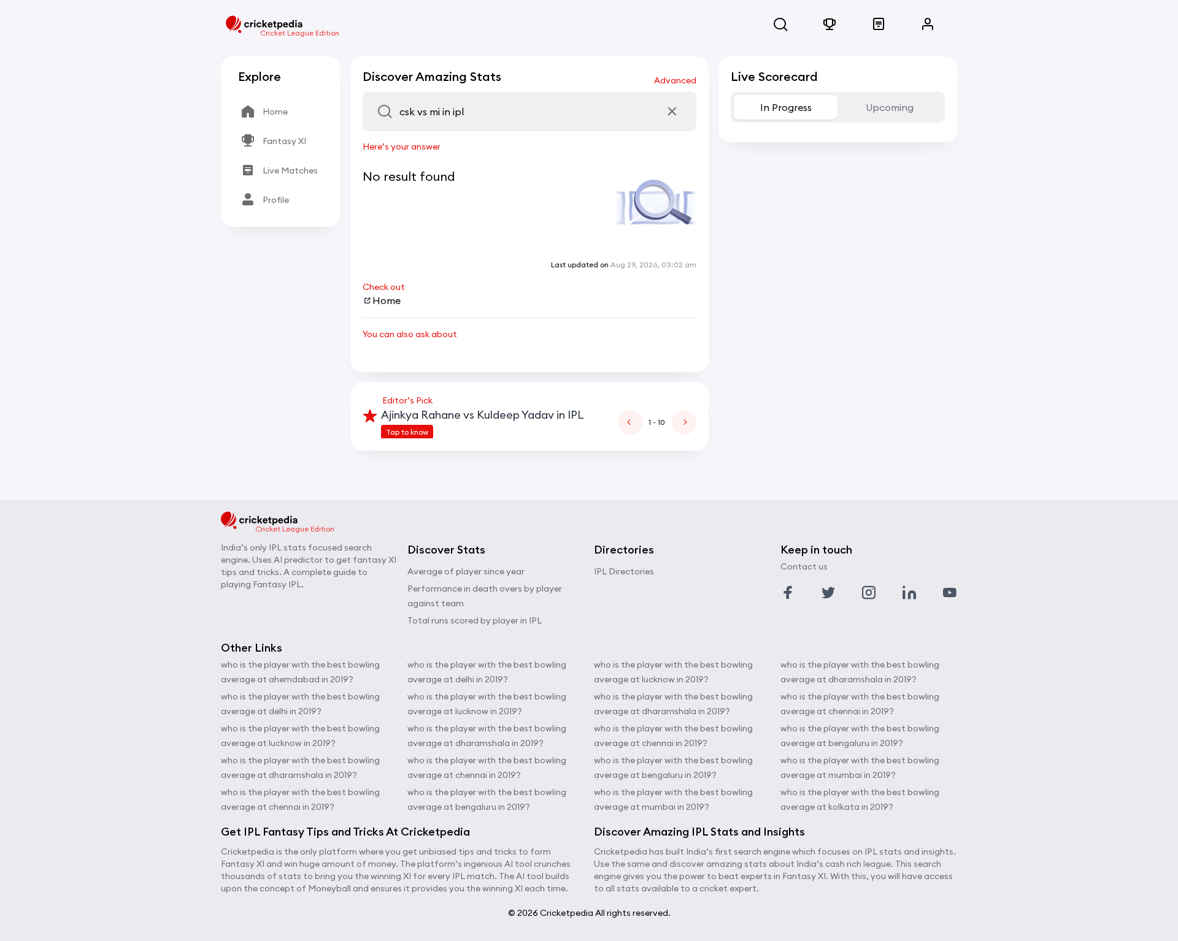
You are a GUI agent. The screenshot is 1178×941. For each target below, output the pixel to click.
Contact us (804, 566)
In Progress (786, 107)
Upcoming (890, 107)
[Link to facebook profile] (787, 593)
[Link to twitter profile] (828, 593)
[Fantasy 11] (829, 24)
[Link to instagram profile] (868, 593)
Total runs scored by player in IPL (474, 620)
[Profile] (927, 24)
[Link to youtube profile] (949, 593)
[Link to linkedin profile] (909, 593)
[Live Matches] (878, 24)
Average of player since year (466, 571)
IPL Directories (624, 571)
